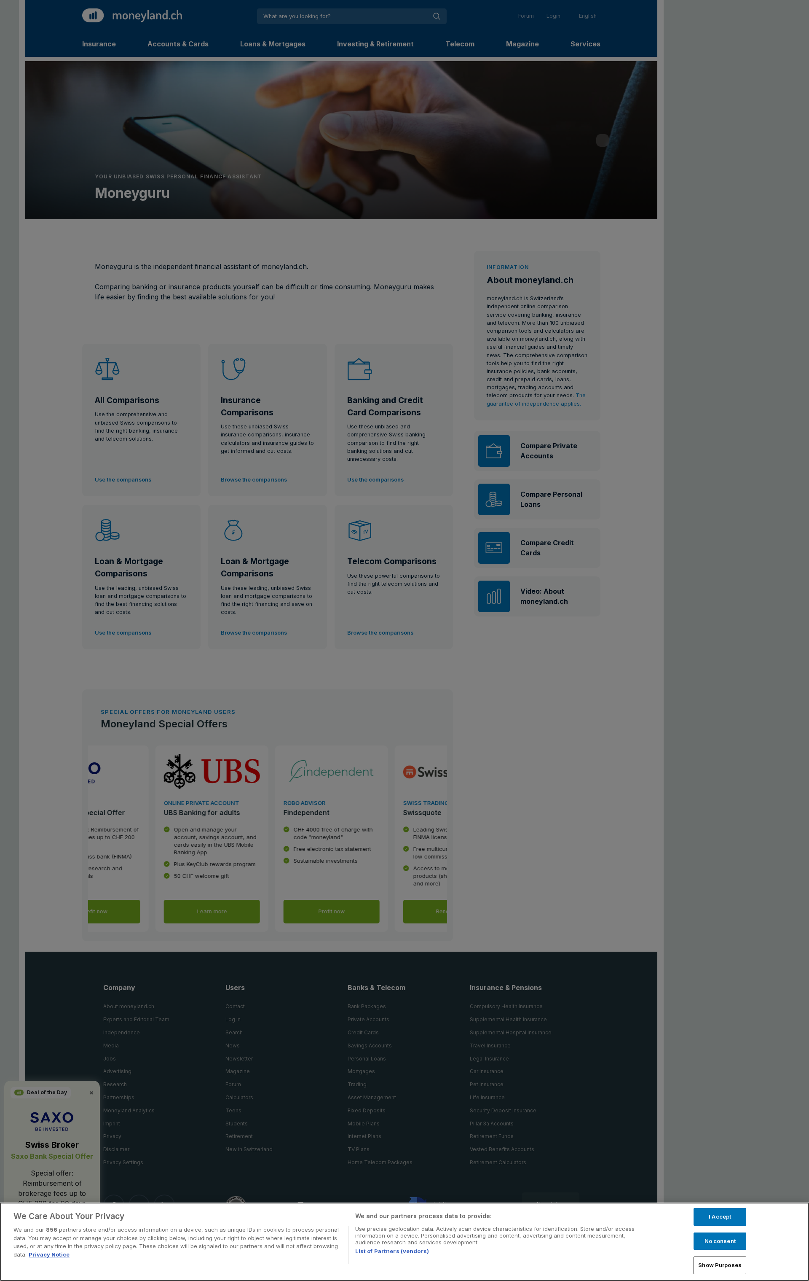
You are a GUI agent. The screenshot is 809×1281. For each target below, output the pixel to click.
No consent (720, 1241)
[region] (404, 1242)
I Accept (720, 1216)
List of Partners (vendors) (392, 1251)
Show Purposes (720, 1265)
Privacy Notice (49, 1254)
